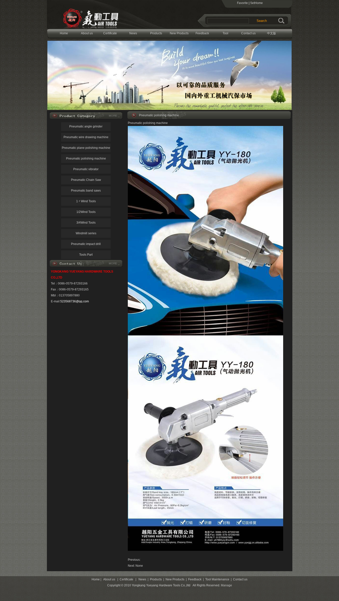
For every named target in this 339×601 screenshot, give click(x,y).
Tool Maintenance (225, 35)
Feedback (202, 33)
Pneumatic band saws (86, 190)
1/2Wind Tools (86, 212)
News (133, 33)
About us (87, 33)
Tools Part (86, 254)
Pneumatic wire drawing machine (86, 137)
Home (64, 33)
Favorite (242, 3)
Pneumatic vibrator (86, 169)
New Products (179, 33)
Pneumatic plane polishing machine (86, 148)
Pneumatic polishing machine (86, 158)
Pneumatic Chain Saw (86, 180)
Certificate (110, 33)
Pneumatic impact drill (86, 244)
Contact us (248, 33)
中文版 (271, 33)
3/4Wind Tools (86, 222)
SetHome (256, 3)
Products (156, 33)
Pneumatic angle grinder (85, 126)
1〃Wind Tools (86, 201)
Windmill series (86, 233)
